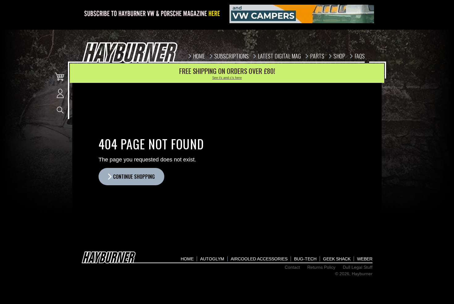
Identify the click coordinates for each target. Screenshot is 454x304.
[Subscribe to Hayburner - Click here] (152, 14)
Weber (364, 258)
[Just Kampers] (302, 14)
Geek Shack (337, 258)
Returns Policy (321, 267)
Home (187, 258)
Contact (292, 267)
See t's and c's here (227, 77)
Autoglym (212, 258)
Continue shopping (134, 176)
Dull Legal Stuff (357, 267)
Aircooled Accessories (259, 258)
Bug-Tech (305, 258)
